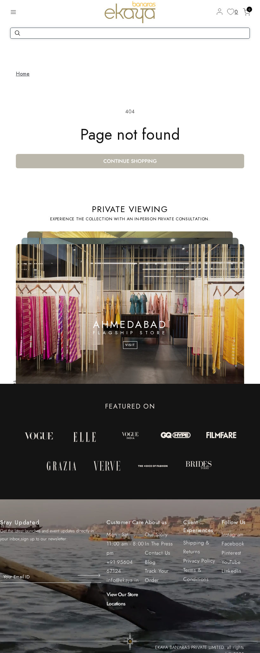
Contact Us (157, 552)
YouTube (231, 562)
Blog (150, 562)
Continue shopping (130, 161)
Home (22, 73)
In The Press (159, 543)
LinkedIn (231, 571)
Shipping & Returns (196, 547)
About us (156, 522)
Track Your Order (157, 575)
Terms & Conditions (196, 574)
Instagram (233, 534)
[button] (13, 12)
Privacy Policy (199, 560)
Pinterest (231, 552)
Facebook (233, 543)
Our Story (156, 534)
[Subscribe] (89, 575)
